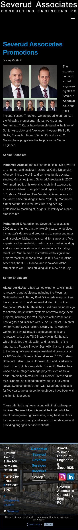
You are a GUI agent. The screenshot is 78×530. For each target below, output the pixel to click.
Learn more (34, 524)
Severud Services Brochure (39, 465)
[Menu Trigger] (73, 17)
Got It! (49, 524)
